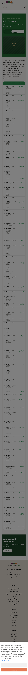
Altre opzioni (14, 665)
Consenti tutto (14, 670)
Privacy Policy (5, 661)
